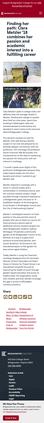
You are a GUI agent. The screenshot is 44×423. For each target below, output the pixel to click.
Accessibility (14, 392)
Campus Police (15, 389)
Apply (12, 379)
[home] (11, 13)
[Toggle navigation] (40, 13)
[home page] (16, 353)
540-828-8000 (14, 366)
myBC (11, 386)
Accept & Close (10, 418)
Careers (12, 382)
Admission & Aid (15, 373)
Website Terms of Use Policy (16, 412)
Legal (11, 398)
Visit (11, 376)
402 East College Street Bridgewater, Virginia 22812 (20, 361)
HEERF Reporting (17, 395)
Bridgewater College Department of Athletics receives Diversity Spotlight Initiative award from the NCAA (27, 318)
